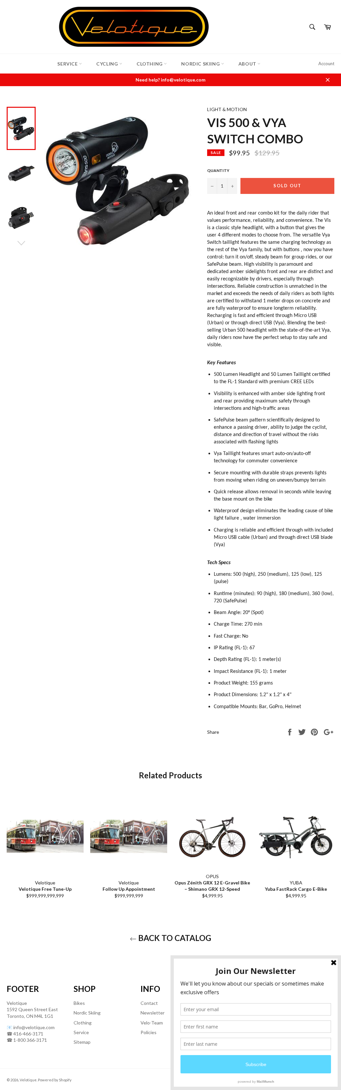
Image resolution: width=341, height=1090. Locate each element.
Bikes (79, 1003)
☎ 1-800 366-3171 (27, 1040)
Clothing (150, 64)
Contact (149, 1003)
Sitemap (82, 1042)
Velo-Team (152, 1022)
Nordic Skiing (201, 64)
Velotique (28, 1080)
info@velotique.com (34, 1027)
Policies (149, 1032)
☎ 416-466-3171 (25, 1033)
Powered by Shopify (55, 1080)
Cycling (107, 64)
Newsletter (153, 1012)
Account (326, 63)
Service (68, 64)
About (248, 64)
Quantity (218, 170)
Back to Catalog (174, 938)
